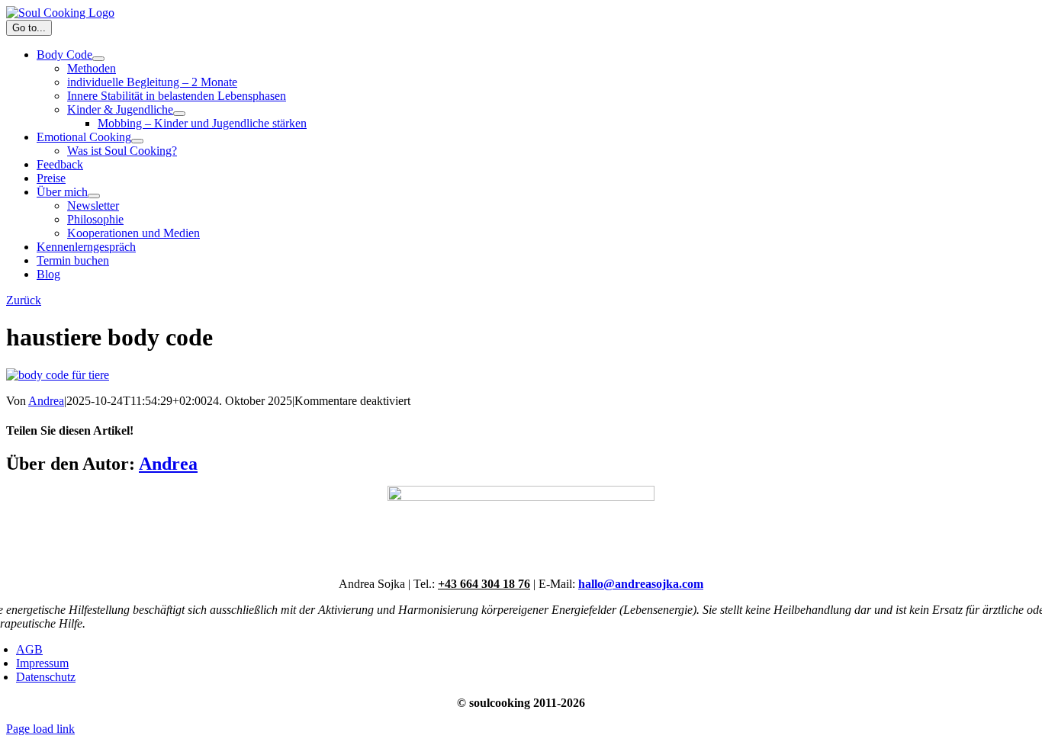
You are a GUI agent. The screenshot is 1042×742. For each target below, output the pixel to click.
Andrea (46, 400)
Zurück (23, 300)
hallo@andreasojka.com (640, 583)
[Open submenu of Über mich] (94, 196)
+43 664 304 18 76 (484, 583)
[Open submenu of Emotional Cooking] (137, 141)
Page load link (40, 728)
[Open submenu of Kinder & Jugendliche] (179, 113)
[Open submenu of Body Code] (98, 58)
